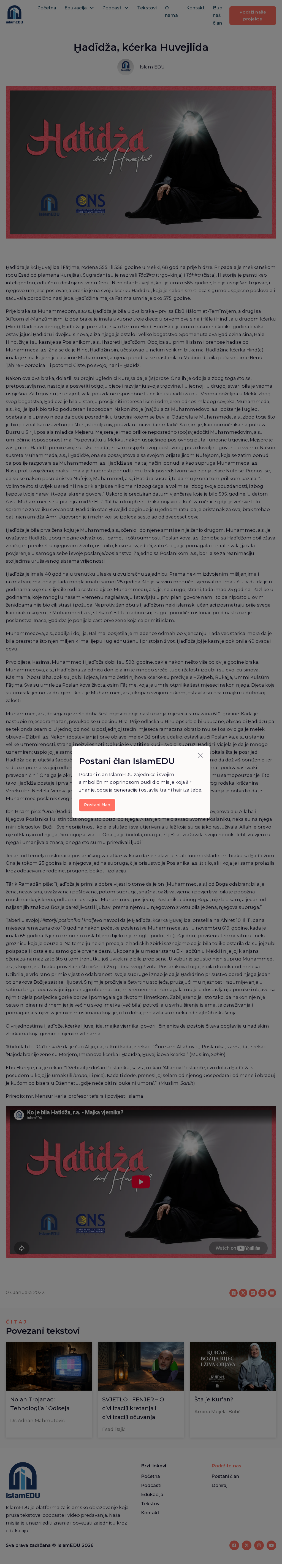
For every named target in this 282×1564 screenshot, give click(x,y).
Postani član (97, 804)
